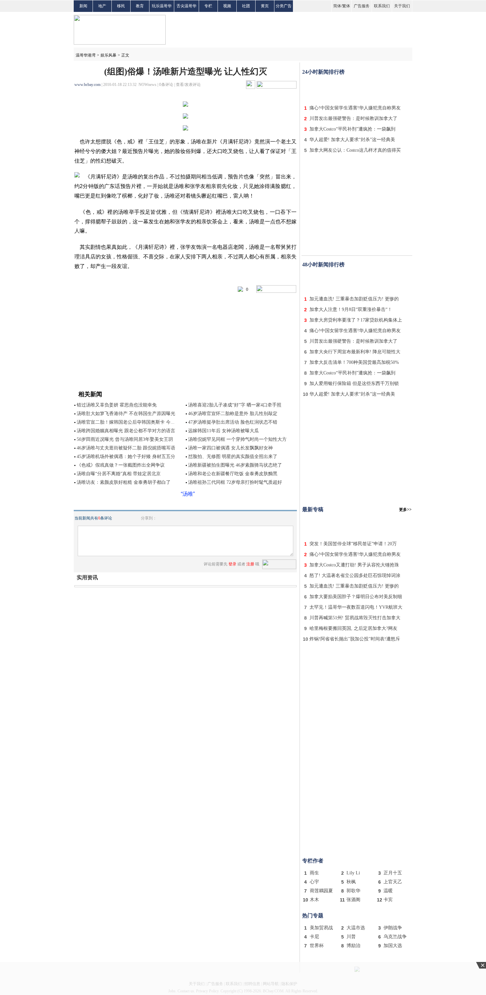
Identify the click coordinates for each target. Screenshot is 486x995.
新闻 (83, 6)
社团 (246, 6)
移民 (121, 6)
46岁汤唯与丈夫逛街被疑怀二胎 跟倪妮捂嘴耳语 (126, 447)
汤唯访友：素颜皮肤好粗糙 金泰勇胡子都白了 (124, 482)
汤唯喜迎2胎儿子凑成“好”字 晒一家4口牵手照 (234, 404)
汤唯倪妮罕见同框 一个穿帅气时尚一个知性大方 (237, 439)
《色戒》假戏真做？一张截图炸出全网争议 (121, 465)
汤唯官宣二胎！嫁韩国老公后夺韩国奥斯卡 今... (126, 422)
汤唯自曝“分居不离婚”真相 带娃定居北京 (119, 473)
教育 (140, 6)
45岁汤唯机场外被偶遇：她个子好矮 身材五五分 (126, 456)
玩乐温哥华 (162, 6)
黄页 (265, 6)
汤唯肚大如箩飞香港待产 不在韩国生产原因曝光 (126, 413)
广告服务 (362, 6)
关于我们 (402, 6)
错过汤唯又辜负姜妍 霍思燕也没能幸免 (117, 404)
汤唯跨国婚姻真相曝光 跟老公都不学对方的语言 (126, 430)
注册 (250, 564)
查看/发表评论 (188, 84)
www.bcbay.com (87, 84)
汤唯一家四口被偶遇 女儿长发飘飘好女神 (230, 447)
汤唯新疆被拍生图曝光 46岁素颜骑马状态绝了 (235, 465)
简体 (337, 6)
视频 (227, 6)
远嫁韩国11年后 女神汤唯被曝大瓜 (223, 430)
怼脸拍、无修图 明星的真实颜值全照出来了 (232, 456)
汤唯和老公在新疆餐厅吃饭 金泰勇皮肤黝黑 (232, 473)
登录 (232, 564)
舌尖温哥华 (186, 6)
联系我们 (382, 6)
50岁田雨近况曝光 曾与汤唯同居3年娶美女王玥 (125, 439)
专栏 (208, 6)
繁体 (346, 6)
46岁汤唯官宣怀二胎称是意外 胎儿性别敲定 (232, 413)
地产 (102, 6)
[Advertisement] (357, 88)
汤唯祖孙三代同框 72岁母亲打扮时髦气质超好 (235, 482)
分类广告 (284, 6)
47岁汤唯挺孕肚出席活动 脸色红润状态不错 (232, 422)
